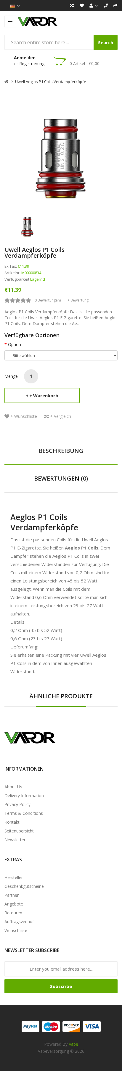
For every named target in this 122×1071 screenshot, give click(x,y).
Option (14, 344)
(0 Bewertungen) (47, 300)
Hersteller (13, 877)
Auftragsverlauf (19, 921)
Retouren (13, 913)
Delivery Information (24, 795)
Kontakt (12, 822)
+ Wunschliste (23, 416)
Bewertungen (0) (61, 478)
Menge (11, 376)
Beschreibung (61, 451)
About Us (13, 786)
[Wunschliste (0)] (82, 5)
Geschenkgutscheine (24, 886)
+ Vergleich (60, 416)
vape (73, 1044)
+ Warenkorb (43, 395)
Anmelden (25, 57)
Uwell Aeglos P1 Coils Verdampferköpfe (50, 81)
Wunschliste (15, 930)
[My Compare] (72, 5)
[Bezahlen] (115, 5)
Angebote (13, 904)
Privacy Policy (17, 804)
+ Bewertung (78, 300)
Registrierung (31, 63)
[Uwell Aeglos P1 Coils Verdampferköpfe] (27, 223)
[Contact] (106, 5)
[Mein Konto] (93, 5)
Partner (11, 895)
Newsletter (14, 839)
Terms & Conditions (23, 813)
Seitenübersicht (19, 831)
